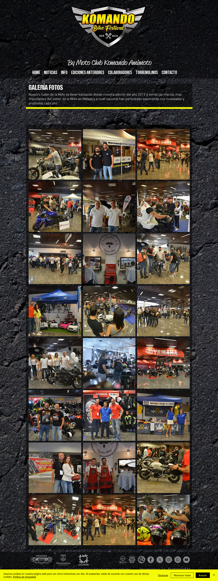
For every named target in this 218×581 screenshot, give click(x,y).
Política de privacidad (24, 576)
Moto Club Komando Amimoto (50, 569)
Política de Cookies (102, 569)
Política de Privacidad (121, 569)
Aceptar (203, 575)
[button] (64, 72)
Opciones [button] (163, 575)
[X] (160, 559)
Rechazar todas (182, 575)
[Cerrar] (214, 575)
